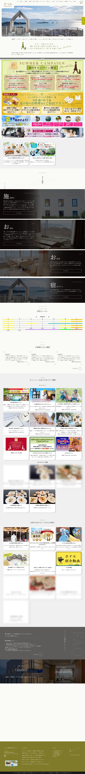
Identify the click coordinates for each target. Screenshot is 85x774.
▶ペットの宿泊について (39, 761)
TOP (17, 1)
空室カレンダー (25, 39)
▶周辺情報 (39, 755)
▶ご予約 (28, 757)
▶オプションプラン (29, 753)
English (74, 1)
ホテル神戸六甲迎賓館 (56, 754)
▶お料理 (42, 750)
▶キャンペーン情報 (34, 755)
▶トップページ (24, 750)
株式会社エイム (55, 756)
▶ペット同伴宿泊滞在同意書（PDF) (11, 649)
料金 (57, 1)
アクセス (70, 1)
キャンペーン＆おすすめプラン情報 (44, 39)
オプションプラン (42, 1)
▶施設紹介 (34, 750)
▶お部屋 (38, 750)
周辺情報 (66, 1)
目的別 (37, 1)
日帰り (54, 1)
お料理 (34, 1)
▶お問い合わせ (32, 757)
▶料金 (23, 755)
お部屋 (30, 1)
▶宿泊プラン (30, 750)
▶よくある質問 (38, 757)
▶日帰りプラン (41, 753)
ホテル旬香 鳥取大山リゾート (57, 752)
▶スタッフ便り (40, 759)
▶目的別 (23, 753)
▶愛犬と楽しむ (27, 755)
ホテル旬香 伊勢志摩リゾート (57, 753)
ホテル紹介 (18, 39)
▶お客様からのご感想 (34, 759)
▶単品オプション (35, 753)
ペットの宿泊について (69, 39)
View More (19, 213)
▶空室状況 (24, 757)
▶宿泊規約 (32, 761)
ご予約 (83, 21)
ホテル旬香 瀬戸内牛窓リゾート (58, 750)
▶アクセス (44, 755)
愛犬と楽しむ (61, 1)
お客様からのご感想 (33, 39)
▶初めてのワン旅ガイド (26, 759)
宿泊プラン (21, 1)
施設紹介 (26, 1)
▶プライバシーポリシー (26, 761)
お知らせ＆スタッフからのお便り (58, 39)
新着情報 (13, 39)
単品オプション (49, 1)
